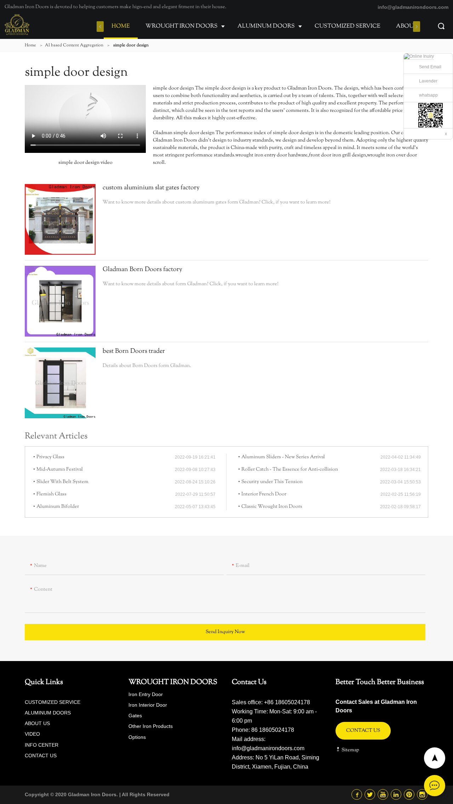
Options (137, 737)
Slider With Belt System (62, 482)
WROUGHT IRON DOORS (181, 26)
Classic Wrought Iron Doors (271, 506)
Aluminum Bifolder (57, 506)
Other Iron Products (150, 726)
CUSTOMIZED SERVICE (347, 26)
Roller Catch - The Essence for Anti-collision (289, 469)
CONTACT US (41, 755)
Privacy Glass (50, 457)
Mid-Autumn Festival (59, 469)
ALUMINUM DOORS (266, 26)
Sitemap (349, 750)
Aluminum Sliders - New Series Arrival (283, 457)
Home (30, 45)
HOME (120, 26)
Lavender (428, 81)
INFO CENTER (41, 745)
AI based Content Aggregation (74, 45)
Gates (135, 715)
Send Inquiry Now (225, 632)
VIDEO (32, 734)
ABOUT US (411, 26)
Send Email (430, 66)
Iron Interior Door (147, 705)
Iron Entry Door (145, 694)
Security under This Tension (272, 482)
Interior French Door (263, 494)
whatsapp (428, 95)
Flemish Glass (51, 494)
